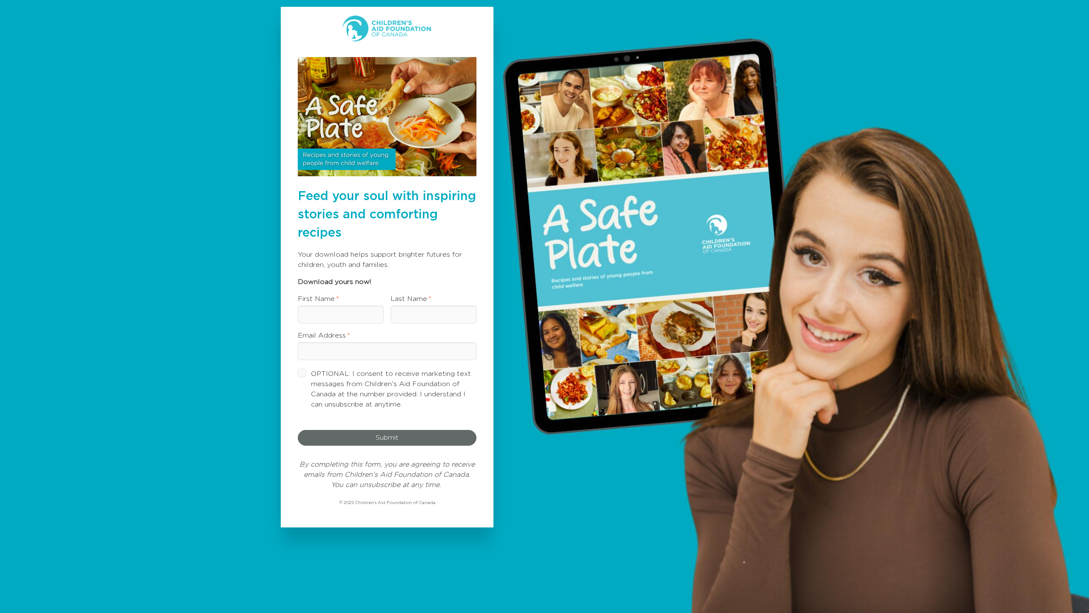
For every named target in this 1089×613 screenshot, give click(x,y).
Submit (387, 437)
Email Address (322, 335)
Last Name (409, 298)
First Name (316, 298)
